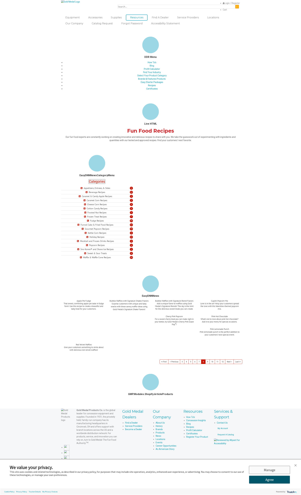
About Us (160, 422)
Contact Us (222, 422)
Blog (152, 65)
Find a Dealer (131, 422)
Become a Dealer (133, 429)
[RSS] (82, 188)
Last (237, 362)
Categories (97, 181)
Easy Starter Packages (152, 82)
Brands (159, 429)
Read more (83, 312)
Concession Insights (196, 420)
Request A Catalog (226, 435)
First (165, 362)
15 (131, 237)
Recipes (152, 85)
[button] (295, 465)
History (159, 426)
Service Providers (133, 426)
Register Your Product (197, 437)
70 (131, 229)
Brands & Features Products (152, 79)
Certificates (152, 88)
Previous (174, 362)
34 (131, 221)
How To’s (152, 62)
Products (160, 432)
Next (229, 362)
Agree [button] (269, 479)
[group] (83, 307)
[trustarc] (291, 491)
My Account (223, 428)
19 (131, 257)
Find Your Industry (152, 72)
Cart (225, 9)
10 (212, 362)
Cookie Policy (9, 491)
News (158, 436)
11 (217, 362)
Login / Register (232, 3)
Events (159, 442)
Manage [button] (269, 470)
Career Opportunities (166, 446)
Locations (160, 439)
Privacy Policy (21, 491)
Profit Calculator (152, 69)
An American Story (165, 449)
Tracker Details (35, 491)
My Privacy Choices (50, 491)
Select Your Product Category (152, 75)
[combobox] (176, 7)
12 (131, 192)
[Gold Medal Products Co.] (70, 1)
